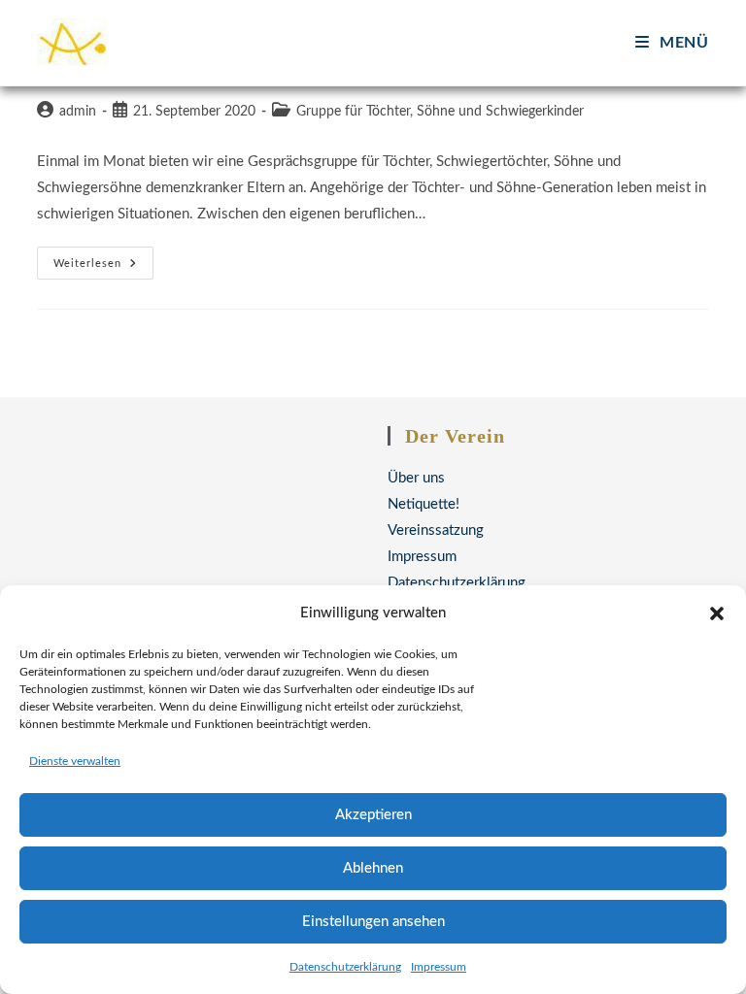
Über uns (416, 478)
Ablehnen (373, 868)
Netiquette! (423, 504)
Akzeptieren (373, 815)
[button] (717, 613)
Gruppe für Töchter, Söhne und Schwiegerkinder (440, 111)
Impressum (438, 967)
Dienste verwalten (74, 761)
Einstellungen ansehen (373, 921)
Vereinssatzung (436, 530)
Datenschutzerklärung (345, 967)
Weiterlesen (103, 268)
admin (77, 111)
